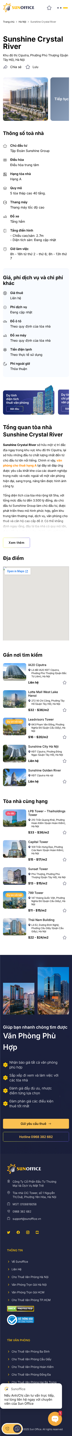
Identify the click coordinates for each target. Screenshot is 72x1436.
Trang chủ (8, 21)
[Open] (62, 7)
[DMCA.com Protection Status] (20, 1308)
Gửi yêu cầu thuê (33, 1124)
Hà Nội (22, 21)
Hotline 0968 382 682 (36, 1137)
